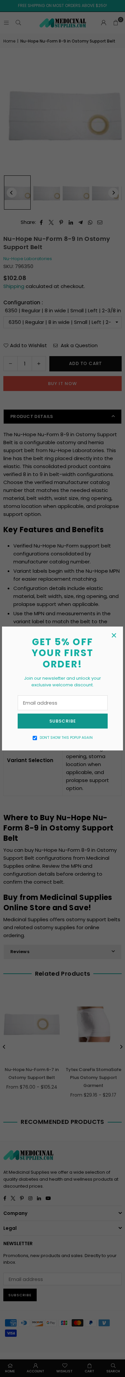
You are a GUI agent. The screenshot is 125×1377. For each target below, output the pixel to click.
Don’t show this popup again (66, 737)
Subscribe (62, 721)
